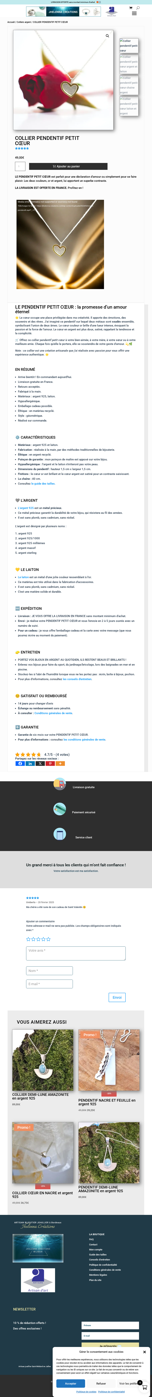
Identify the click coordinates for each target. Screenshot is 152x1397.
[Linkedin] (30, 763)
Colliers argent (24, 22)
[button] (144, 1352)
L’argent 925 (26, 508)
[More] (60, 763)
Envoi (117, 997)
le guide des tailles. (43, 483)
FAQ (91, 1239)
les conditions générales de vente (84, 739)
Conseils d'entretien (99, 1259)
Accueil (11, 22)
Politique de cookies (86, 1391)
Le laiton (23, 577)
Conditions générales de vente (53, 713)
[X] (40, 763)
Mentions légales (98, 1274)
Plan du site (95, 1280)
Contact (93, 1244)
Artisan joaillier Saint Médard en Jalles (35, 1366)
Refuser (101, 1383)
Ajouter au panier (68, 166)
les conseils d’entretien (77, 679)
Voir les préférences (131, 1383)
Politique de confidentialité (111, 1391)
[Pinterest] (50, 763)
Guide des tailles (98, 1254)
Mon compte (95, 1249)
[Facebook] (20, 763)
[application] (59, 244)
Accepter (70, 1383)
